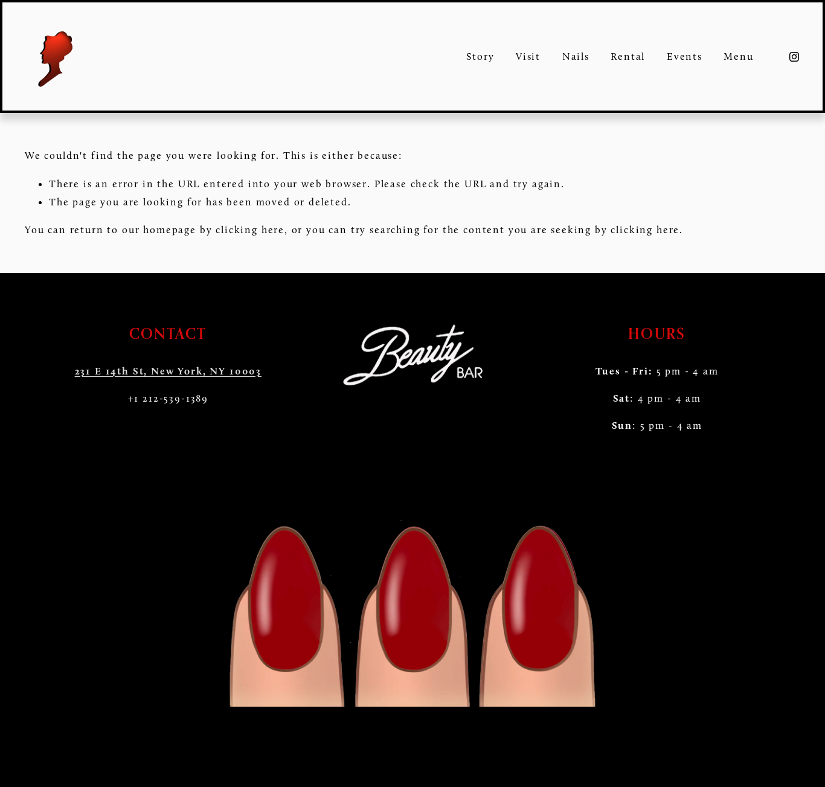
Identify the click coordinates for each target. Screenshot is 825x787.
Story (480, 56)
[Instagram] (794, 57)
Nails (575, 56)
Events (684, 56)
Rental (628, 56)
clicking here (250, 229)
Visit (528, 56)
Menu (738, 56)
